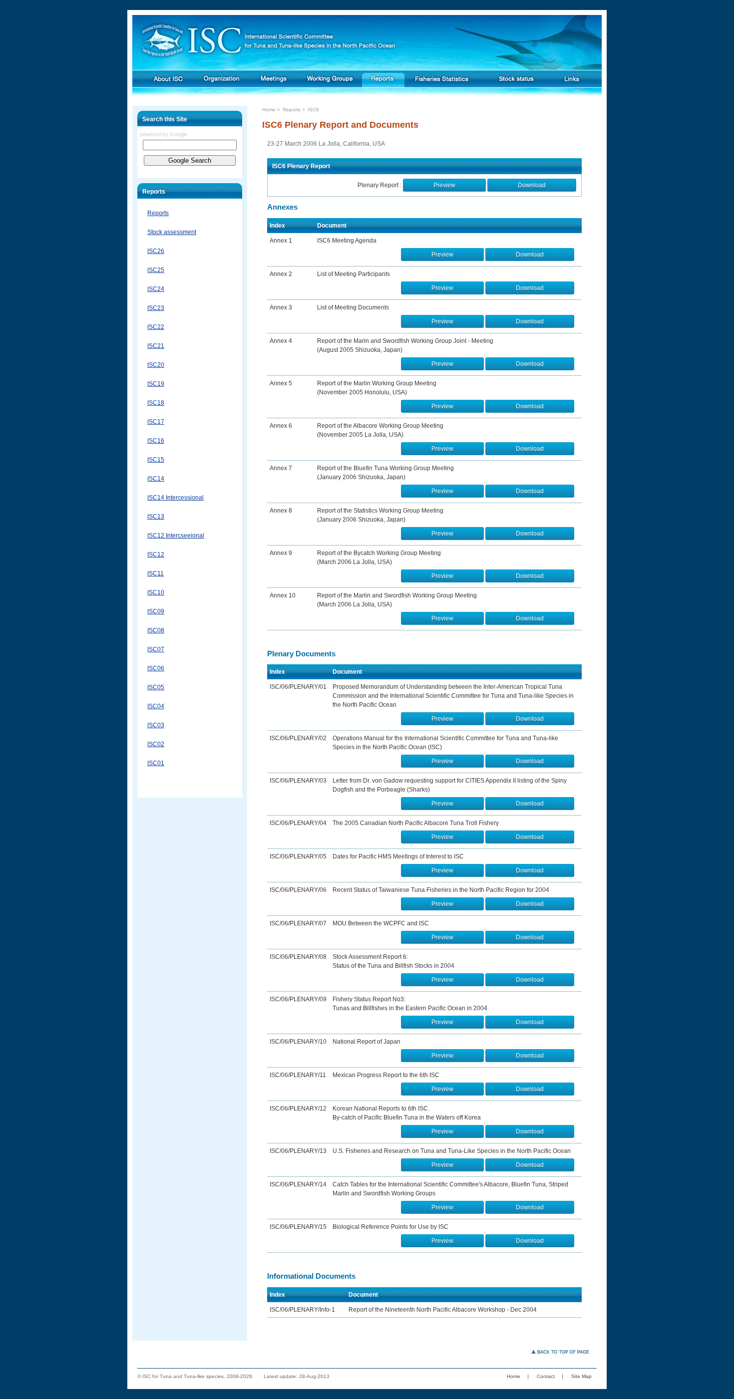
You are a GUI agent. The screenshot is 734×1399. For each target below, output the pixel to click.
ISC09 (155, 611)
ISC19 (155, 383)
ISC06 (155, 668)
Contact (546, 1376)
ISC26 (155, 251)
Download (532, 185)
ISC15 (155, 459)
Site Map (581, 1376)
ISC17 (155, 421)
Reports (158, 213)
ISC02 (155, 744)
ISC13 (155, 516)
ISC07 (155, 649)
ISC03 (155, 725)
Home (269, 109)
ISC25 (155, 270)
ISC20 (155, 364)
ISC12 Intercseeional (175, 535)
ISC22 (155, 326)
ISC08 (155, 630)
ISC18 (155, 402)
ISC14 (155, 478)
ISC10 (155, 592)
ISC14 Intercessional (175, 497)
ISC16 (155, 440)
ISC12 (155, 554)
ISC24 (155, 288)
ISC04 (155, 706)
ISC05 (155, 687)
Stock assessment (171, 232)
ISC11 (155, 573)
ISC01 (155, 763)
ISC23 (155, 307)
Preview (444, 185)
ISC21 (155, 345)
